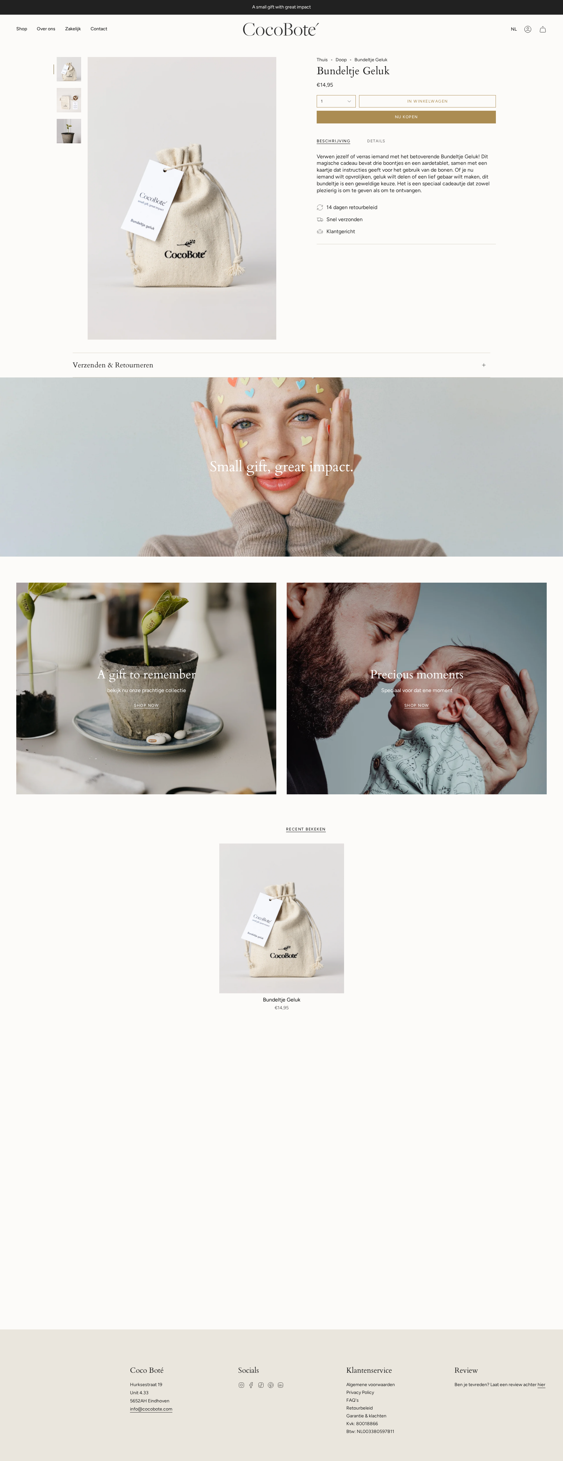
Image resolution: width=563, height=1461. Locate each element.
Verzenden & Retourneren (113, 365)
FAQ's (352, 1400)
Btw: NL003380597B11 (370, 1431)
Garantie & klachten (366, 1416)
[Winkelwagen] (542, 29)
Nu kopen (406, 117)
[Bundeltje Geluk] (281, 918)
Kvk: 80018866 (362, 1423)
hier (541, 1384)
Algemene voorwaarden (370, 1384)
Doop (341, 60)
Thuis (322, 60)
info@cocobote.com (151, 1409)
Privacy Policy (360, 1392)
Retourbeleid (359, 1408)
